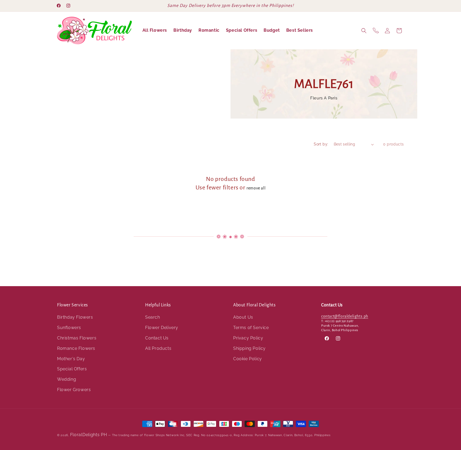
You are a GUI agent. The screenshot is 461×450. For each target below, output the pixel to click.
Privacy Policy (248, 337)
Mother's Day (71, 358)
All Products (158, 348)
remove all (256, 188)
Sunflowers (69, 327)
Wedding (66, 379)
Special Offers (72, 368)
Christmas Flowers (76, 337)
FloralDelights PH (88, 434)
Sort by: (321, 144)
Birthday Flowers (75, 317)
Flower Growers (74, 389)
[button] (364, 31)
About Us (243, 317)
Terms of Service (251, 327)
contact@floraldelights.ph (344, 316)
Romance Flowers (76, 348)
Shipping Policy (249, 348)
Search (152, 317)
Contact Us (157, 337)
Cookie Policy (247, 358)
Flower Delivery (161, 327)
